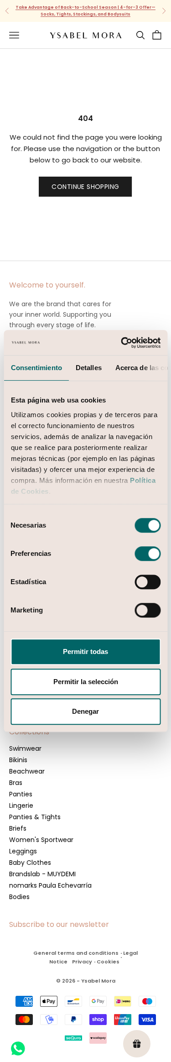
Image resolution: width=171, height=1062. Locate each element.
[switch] (148, 553)
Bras (15, 782)
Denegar (85, 711)
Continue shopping (85, 186)
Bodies (19, 896)
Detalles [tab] (88, 367)
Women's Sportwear (41, 839)
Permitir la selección (85, 681)
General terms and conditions (76, 953)
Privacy (82, 961)
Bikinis (18, 759)
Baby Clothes (30, 862)
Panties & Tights (35, 816)
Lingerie (21, 805)
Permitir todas (85, 651)
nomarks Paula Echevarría (50, 885)
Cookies (108, 961)
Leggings (23, 851)
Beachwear (27, 771)
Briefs (17, 828)
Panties (20, 794)
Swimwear (25, 748)
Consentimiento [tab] (36, 367)
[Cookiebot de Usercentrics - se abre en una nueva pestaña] (122, 343)
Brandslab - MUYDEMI (42, 874)
